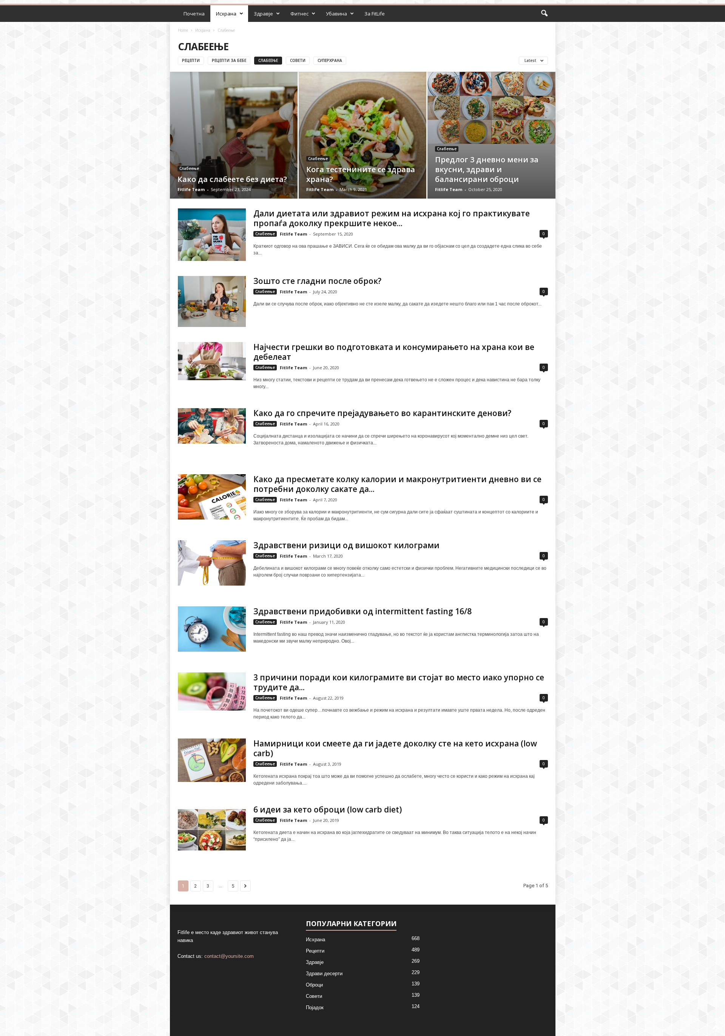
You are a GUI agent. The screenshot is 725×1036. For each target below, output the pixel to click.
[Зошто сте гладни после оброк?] (212, 301)
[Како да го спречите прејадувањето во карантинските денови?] (212, 425)
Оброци (314, 985)
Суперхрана (330, 60)
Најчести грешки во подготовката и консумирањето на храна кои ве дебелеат (393, 352)
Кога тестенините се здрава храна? (360, 174)
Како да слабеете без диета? (232, 179)
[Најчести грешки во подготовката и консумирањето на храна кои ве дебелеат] (212, 361)
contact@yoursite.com (229, 956)
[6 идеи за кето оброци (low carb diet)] (212, 830)
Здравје (263, 13)
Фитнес (299, 13)
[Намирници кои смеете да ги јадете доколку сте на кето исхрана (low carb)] (212, 760)
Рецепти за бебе (229, 60)
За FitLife (374, 13)
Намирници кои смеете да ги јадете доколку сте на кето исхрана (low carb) (395, 748)
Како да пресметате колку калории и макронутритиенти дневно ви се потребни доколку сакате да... (397, 484)
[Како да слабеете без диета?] (234, 146)
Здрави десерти (324, 973)
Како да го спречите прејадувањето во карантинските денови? (382, 413)
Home (183, 30)
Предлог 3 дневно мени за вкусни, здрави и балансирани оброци (486, 169)
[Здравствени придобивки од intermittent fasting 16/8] (212, 629)
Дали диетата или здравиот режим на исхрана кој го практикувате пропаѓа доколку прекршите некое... (391, 218)
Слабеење (268, 60)
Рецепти (191, 60)
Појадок (315, 1007)
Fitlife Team (191, 189)
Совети (297, 60)
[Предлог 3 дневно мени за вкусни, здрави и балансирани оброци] (491, 108)
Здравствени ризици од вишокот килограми (346, 545)
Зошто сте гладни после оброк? (317, 281)
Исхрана (226, 13)
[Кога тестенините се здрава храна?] (362, 146)
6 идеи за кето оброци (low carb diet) (327, 809)
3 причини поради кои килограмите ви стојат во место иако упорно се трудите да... (398, 682)
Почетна (194, 13)
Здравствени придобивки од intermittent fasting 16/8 (362, 611)
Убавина (336, 13)
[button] (544, 13)
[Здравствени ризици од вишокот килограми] (212, 563)
